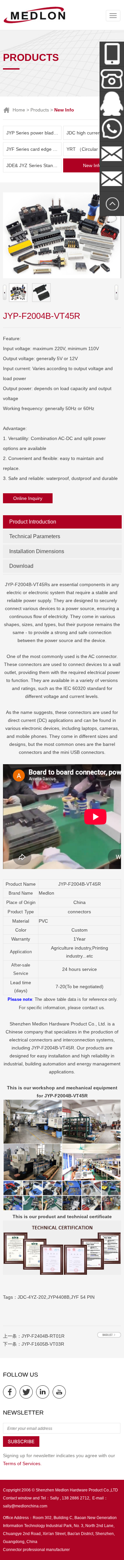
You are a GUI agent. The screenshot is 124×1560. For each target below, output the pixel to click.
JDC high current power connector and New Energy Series (94, 132)
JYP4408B (58, 1297)
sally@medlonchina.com (25, 1506)
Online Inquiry (27, 498)
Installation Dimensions (36, 551)
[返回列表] (109, 1335)
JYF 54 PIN (83, 1297)
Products (39, 109)
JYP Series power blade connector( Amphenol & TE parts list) (34, 132)
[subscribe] (21, 1445)
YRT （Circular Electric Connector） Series (94, 149)
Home (19, 109)
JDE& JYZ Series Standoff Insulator (34, 165)
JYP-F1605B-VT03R (42, 1344)
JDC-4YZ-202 (32, 1297)
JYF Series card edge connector (34, 149)
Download (21, 566)
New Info (92, 165)
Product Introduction (32, 522)
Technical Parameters (34, 536)
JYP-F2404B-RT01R (42, 1336)
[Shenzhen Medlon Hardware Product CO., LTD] (34, 22)
